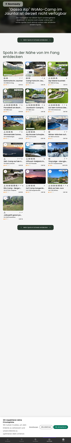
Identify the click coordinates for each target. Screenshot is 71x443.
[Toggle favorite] (5, 64)
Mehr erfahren (18, 434)
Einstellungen (33, 427)
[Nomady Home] (13, 4)
